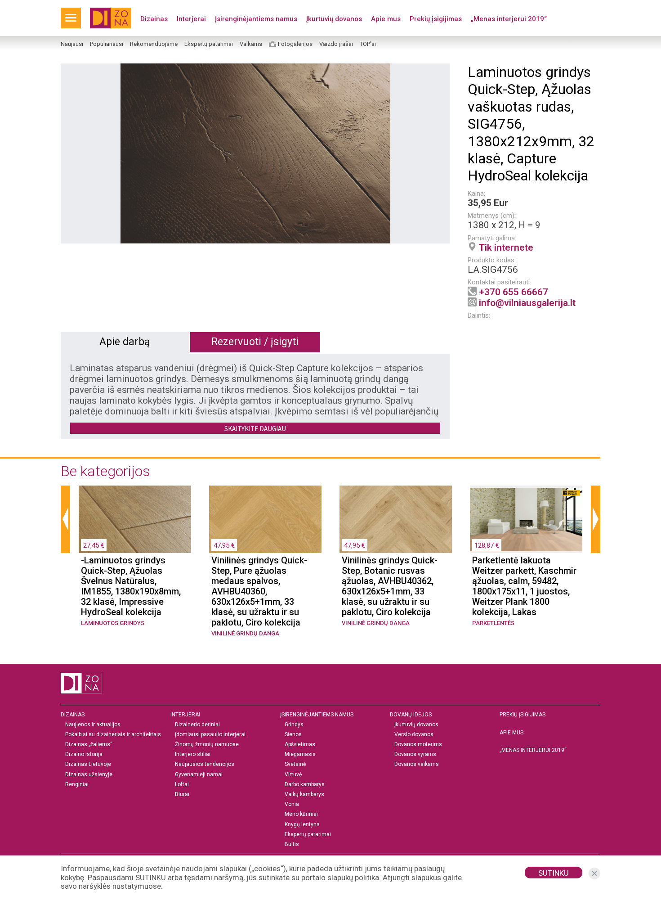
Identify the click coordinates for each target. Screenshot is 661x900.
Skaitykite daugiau (255, 428)
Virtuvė (293, 775)
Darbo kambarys (305, 785)
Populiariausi (106, 44)
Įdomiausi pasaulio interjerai (210, 735)
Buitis (292, 844)
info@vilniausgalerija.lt (527, 302)
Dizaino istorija (84, 754)
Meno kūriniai (301, 814)
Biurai (182, 794)
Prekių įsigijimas (436, 19)
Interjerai (191, 19)
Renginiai (77, 785)
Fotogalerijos (295, 44)
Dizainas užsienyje (88, 775)
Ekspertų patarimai (208, 44)
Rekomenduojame (154, 44)
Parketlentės (493, 623)
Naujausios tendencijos (204, 764)
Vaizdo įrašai (336, 44)
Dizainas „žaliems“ (88, 744)
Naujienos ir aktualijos (93, 725)
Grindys (294, 725)
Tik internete (506, 247)
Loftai (182, 785)
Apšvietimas (300, 744)
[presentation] (65, 519)
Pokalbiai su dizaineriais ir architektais (113, 735)
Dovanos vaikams (416, 764)
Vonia (292, 804)
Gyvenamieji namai (199, 775)
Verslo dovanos (413, 735)
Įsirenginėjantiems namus (256, 19)
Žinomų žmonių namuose (207, 744)
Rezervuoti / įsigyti (255, 342)
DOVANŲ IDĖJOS (411, 714)
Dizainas (154, 19)
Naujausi (72, 44)
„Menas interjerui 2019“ (509, 19)
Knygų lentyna (302, 825)
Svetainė (295, 764)
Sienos (293, 735)
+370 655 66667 (513, 292)
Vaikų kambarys (304, 794)
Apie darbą (124, 342)
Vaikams (251, 44)
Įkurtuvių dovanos (334, 19)
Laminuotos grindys (112, 623)
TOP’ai (368, 44)
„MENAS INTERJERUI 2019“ (533, 750)
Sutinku (553, 873)
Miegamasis (300, 754)
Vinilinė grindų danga (245, 633)
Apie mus (386, 19)
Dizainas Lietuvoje (88, 764)
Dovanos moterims (418, 744)
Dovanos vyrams (415, 754)
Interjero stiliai (192, 754)
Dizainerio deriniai (197, 725)
